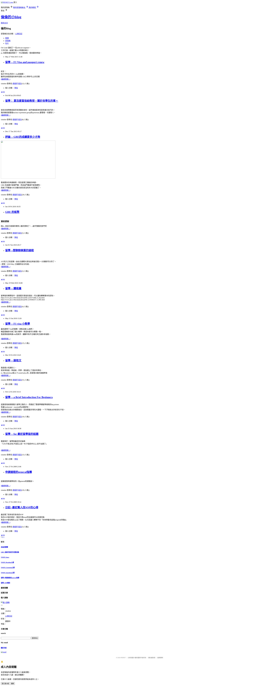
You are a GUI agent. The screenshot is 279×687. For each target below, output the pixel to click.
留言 (20, 83)
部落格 (7, 41)
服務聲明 (160, 657)
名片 (7, 43)
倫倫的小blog (11, 17)
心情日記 (18, 34)
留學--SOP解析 (5, 583)
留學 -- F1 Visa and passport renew (24, 62)
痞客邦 (15, 83)
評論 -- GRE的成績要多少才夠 (22, 136)
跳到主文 (4, 23)
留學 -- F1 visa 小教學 (17, 323)
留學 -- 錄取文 (13, 360)
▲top (3, 92)
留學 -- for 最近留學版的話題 (21, 434)
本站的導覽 (4, 547)
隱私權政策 (151, 657)
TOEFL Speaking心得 (7, 572)
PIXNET (123, 657)
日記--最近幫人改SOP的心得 (21, 507)
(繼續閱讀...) (5, 79)
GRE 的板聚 (12, 212)
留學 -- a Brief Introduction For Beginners (29, 397)
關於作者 (4, 648)
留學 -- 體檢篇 (13, 288)
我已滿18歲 (5, 683)
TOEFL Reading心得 (7, 562)
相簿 (7, 38)
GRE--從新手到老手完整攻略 (10, 552)
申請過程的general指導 (18, 472)
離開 (12, 683)
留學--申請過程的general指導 (10, 578)
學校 (16, 88)
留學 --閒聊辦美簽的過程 (19, 250)
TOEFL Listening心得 (8, 567)
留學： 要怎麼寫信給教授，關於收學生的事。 (31, 100)
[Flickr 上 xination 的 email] (3, 652)
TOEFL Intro (5, 557)
